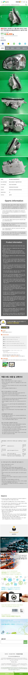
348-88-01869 (9, 663)
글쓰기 (25, 642)
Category (1, 2)
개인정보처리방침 (19, 653)
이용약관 (6, 653)
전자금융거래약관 (12, 653)
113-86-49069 (8, 658)
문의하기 (24, 664)
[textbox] (14, 5)
